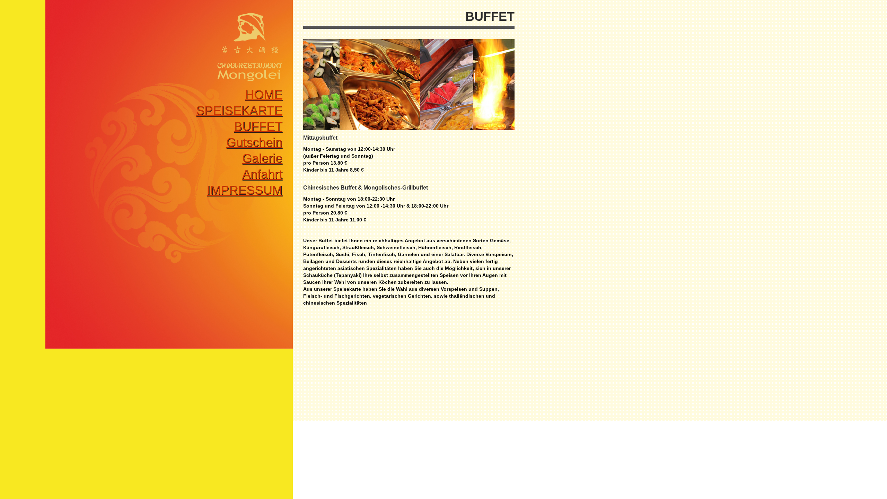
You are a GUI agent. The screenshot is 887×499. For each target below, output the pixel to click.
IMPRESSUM (244, 190)
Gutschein (254, 142)
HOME (263, 94)
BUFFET (258, 126)
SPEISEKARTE (239, 110)
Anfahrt (262, 174)
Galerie (262, 158)
